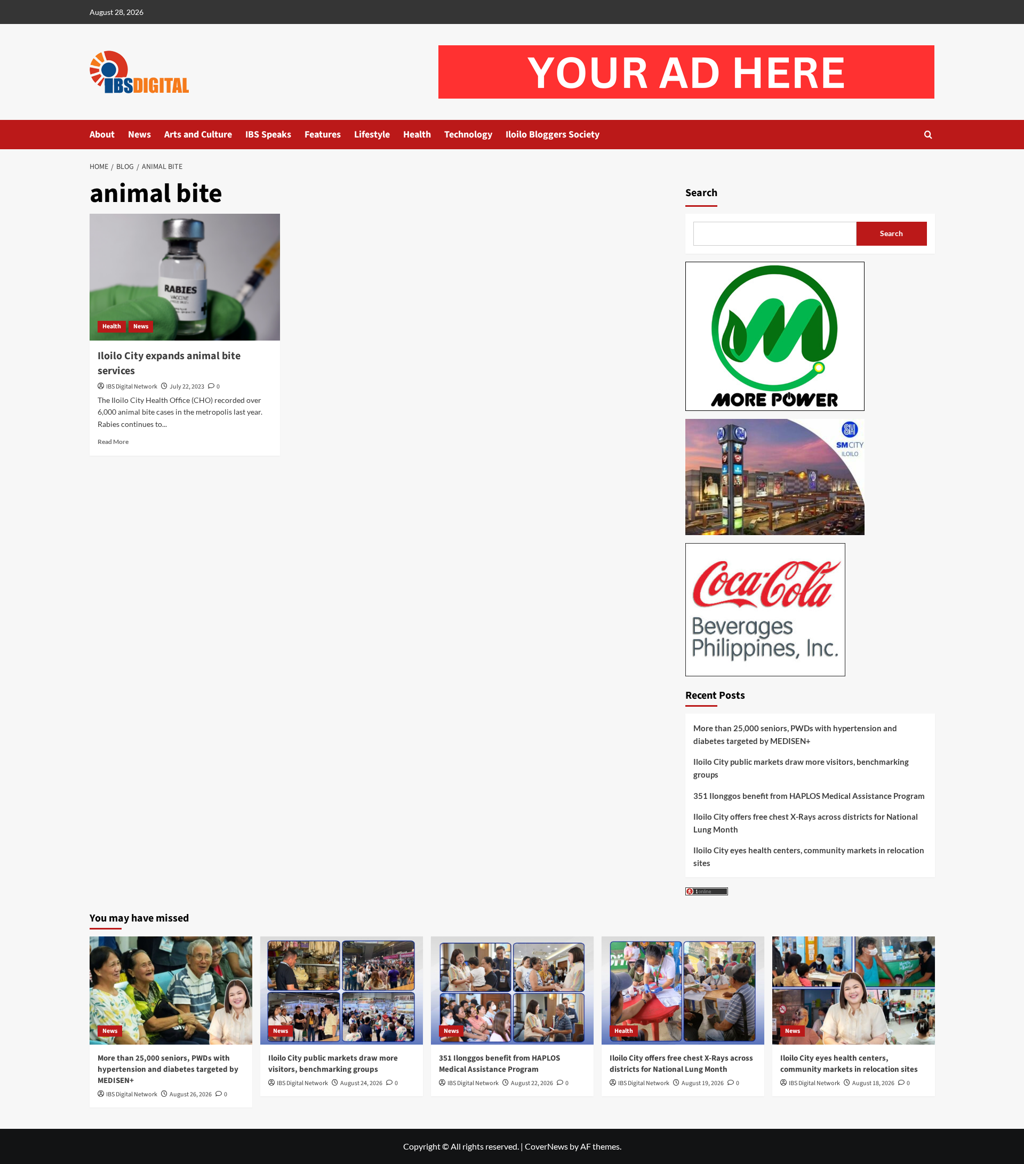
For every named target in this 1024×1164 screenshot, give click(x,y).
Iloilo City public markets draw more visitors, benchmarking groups (801, 768)
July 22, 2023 (187, 386)
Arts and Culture (198, 134)
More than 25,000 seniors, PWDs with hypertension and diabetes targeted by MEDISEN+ (795, 734)
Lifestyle (372, 134)
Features (323, 134)
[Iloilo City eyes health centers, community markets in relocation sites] (853, 990)
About (102, 134)
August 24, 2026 (361, 1083)
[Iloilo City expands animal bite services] (185, 277)
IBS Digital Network (131, 386)
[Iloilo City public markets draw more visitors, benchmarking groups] (341, 990)
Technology (468, 134)
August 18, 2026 (873, 1083)
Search (701, 192)
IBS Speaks (268, 134)
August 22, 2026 (532, 1083)
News (139, 134)
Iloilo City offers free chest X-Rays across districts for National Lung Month (805, 823)
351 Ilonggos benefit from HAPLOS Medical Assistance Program (809, 796)
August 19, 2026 (703, 1083)
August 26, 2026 (191, 1094)
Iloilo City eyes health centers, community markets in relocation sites (808, 856)
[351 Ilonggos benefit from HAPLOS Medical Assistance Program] (512, 990)
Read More (113, 442)
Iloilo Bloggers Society (552, 134)
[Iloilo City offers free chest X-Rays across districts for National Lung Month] (683, 990)
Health (417, 134)
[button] (928, 134)
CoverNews (546, 1146)
